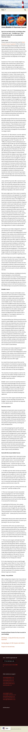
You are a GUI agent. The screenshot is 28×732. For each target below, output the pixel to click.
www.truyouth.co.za (7, 685)
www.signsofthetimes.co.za (9, 699)
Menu (2, 10)
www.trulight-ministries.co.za (9, 694)
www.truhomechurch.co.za (9, 696)
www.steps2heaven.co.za (8, 682)
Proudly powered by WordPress (14, 729)
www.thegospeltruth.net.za (9, 698)
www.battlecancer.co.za (8, 680)
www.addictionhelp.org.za (9, 683)
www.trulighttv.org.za (7, 693)
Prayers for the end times (7, 646)
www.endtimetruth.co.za (8, 679)
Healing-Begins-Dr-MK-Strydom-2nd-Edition (13, 643)
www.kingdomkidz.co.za (8, 677)
